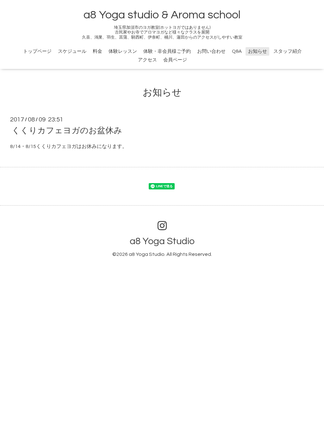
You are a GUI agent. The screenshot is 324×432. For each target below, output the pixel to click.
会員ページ (175, 60)
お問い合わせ (211, 51)
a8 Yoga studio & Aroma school (162, 15)
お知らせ (257, 51)
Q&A (237, 51)
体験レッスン (123, 51)
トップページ (37, 51)
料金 (97, 51)
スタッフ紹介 (287, 51)
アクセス (147, 60)
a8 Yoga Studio (162, 241)
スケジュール (72, 51)
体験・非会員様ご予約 (167, 51)
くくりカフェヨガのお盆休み (67, 131)
